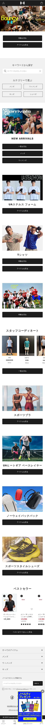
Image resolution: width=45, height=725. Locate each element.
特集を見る (22, 38)
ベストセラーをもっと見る (22, 632)
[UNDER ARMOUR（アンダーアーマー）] (22, 3)
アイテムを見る (22, 45)
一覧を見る (22, 146)
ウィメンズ (22, 160)
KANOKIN (9, 360)
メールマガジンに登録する (12, 678)
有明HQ (27, 357)
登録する (36, 683)
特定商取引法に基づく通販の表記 (17, 706)
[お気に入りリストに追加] (14, 609)
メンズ (22, 153)
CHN (26, 360)
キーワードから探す (22, 65)
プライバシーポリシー (22, 689)
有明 (9, 357)
